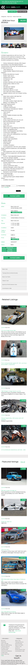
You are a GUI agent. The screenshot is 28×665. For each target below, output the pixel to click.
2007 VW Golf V (5, 549)
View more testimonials (15, 631)
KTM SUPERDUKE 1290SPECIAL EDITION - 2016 (13, 449)
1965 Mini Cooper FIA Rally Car (8, 490)
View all (22, 462)
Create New (12, 11)
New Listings (22, 11)
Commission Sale (6, 288)
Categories (3, 16)
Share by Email (9, 247)
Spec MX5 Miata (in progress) (8, 611)
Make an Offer (15, 239)
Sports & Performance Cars (9, 284)
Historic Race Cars (17, 16)
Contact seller (15, 196)
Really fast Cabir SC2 (6, 521)
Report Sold (9, 251)
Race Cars (9, 16)
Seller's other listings (17, 212)
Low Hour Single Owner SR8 (8, 330)
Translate (6, 187)
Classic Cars (5, 280)
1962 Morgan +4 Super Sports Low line (11, 391)
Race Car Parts (6, 277)
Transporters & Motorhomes (10, 273)
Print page (9, 249)
